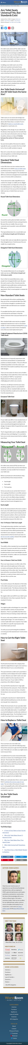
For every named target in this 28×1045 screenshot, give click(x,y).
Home (3, 5)
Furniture (7, 972)
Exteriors (7, 979)
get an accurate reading (7, 536)
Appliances (7, 5)
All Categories (14, 1019)
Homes (7, 982)
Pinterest (14, 1036)
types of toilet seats (20, 168)
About (14, 1026)
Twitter (15, 1038)
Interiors (7, 970)
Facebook (15, 1033)
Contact (14, 1028)
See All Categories (11, 985)
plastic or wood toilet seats (15, 124)
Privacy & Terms (14, 1031)
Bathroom (18, 19)
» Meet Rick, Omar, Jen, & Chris (13, 942)
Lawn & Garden (9, 977)
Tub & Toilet (13, 5)
